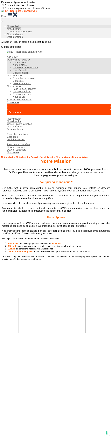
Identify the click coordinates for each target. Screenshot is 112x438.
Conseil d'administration (19, 31)
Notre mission (14, 26)
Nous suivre (19, 97)
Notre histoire (14, 29)
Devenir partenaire (22, 94)
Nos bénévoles (15, 34)
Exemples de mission (24, 78)
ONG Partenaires (22, 83)
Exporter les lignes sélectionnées (18, 2)
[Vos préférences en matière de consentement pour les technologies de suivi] (107, 433)
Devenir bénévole (22, 91)
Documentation (15, 37)
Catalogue (18, 81)
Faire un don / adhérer (24, 89)
